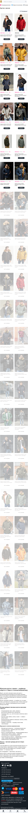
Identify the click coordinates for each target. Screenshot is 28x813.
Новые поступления (17, 5)
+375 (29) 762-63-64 (6, 772)
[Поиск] (25, 1)
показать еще (6, 680)
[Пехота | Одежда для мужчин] (1, 1)
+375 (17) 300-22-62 (5, 774)
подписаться (16, 778)
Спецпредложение (6, 5)
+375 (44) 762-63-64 (6, 770)
